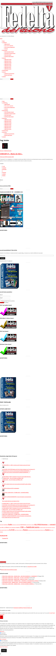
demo (4, 527)
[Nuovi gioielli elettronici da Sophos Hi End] (3, 499)
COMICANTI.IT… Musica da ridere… (11, 154)
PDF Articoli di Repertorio (9, 47)
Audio (10, 524)
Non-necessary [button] (3, 639)
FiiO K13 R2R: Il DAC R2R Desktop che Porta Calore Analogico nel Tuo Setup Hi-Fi (18, 469)
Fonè (42, 527)
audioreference (29, 524)
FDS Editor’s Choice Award (9, 53)
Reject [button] (53, 613)
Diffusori (7, 527)
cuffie (1, 527)
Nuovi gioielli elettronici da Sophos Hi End (10, 501)
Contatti (4, 76)
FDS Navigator (5, 70)
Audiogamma (14, 524)
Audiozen (32, 524)
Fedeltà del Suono (7, 150)
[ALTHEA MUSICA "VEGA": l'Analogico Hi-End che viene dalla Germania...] (3, 475)
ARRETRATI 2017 (7, 67)
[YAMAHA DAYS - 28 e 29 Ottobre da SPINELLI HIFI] (12, 478)
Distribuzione (14, 527)
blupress (44, 524)
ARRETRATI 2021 (7, 61)
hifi (13, 530)
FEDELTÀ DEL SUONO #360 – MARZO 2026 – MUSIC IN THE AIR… (15, 579)
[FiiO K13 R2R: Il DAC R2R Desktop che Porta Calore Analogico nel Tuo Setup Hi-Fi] (3, 467)
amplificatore (6, 524)
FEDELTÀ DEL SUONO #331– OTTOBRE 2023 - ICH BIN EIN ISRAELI (15, 492)
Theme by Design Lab (27, 607)
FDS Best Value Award (9, 56)
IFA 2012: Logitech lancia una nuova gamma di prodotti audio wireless (16, 484)
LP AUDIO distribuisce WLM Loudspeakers (10, 488)
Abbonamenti (7, 44)
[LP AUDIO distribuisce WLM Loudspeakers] (3, 486)
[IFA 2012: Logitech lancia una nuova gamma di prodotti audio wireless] (3, 482)
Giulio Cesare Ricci (49, 527)
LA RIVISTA (4, 42)
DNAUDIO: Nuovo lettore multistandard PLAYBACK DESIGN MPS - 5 (15, 472)
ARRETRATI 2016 (7, 68)
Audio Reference (23, 524)
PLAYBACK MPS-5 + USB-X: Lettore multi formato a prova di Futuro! (16, 465)
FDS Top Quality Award (9, 51)
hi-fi (10, 530)
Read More (2, 614)
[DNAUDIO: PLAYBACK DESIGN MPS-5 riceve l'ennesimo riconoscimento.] (3, 495)
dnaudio (17, 527)
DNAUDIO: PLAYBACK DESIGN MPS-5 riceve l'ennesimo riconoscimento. (16, 496)
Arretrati (4, 58)
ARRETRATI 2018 (7, 65)
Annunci (4, 72)
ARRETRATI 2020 (7, 62)
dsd (19, 527)
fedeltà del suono (32, 527)
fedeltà (25, 527)
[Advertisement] (28, 88)
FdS (22, 527)
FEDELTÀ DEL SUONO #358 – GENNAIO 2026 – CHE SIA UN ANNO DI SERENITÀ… (18, 583)
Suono (47, 530)
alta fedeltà (1, 524)
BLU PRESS (38, 524)
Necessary (3, 633)
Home (3, 41)
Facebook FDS (3, 535)
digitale (10, 527)
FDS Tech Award (7, 54)
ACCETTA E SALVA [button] (3, 646)
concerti (52, 524)
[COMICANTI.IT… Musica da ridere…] (5, 148)
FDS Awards (4, 50)
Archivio (6, 48)
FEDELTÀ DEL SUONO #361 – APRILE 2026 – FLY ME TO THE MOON (15, 577)
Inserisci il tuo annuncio (9, 73)
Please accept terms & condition (8, 300)
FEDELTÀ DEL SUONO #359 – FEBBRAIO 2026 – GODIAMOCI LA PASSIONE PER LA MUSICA (20, 580)
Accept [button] (50, 613)
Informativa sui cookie (31, 566)
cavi (48, 524)
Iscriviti (2, 258)
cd (49, 524)
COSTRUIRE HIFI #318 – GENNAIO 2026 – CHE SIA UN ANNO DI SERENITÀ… (17, 582)
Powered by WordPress (18, 607)
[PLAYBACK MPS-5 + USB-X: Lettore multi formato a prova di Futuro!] (3, 463)
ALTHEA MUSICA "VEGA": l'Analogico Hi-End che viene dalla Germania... (16, 476)
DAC (2, 527)
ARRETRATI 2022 (7, 59)
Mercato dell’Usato (8, 75)
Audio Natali (18, 524)
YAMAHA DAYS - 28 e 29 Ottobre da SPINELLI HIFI (12, 479)
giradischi (44, 527)
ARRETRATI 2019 (7, 64)
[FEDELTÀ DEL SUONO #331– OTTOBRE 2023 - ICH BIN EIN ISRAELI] (3, 491)
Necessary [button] (2, 631)
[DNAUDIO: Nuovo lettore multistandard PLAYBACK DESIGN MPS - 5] (16, 470)
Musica (25, 530)
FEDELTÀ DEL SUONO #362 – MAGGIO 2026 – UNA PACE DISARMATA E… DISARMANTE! (19, 576)
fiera (40, 527)
